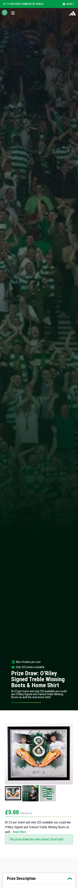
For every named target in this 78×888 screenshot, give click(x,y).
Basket (70, 4)
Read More (19, 832)
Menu (14, 12)
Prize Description (21, 878)
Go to (23, 4)
